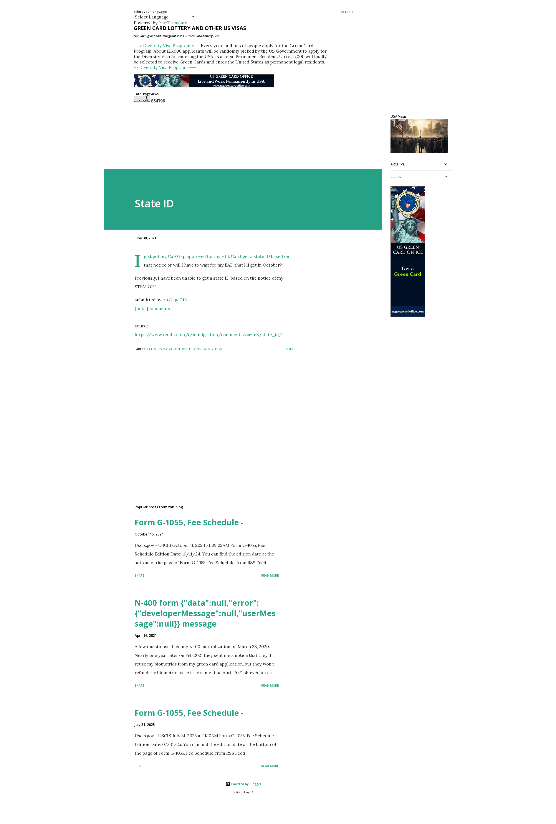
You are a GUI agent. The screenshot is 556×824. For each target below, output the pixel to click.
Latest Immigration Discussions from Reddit (185, 349)
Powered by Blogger (245, 784)
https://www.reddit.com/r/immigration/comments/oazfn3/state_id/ (208, 334)
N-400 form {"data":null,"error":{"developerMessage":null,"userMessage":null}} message (205, 613)
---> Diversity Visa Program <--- (167, 45)
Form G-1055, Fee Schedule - (189, 522)
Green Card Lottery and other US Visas (190, 28)
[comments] (159, 308)
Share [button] (290, 349)
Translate (177, 22)
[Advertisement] (208, 389)
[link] (140, 308)
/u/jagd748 (174, 299)
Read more (270, 575)
